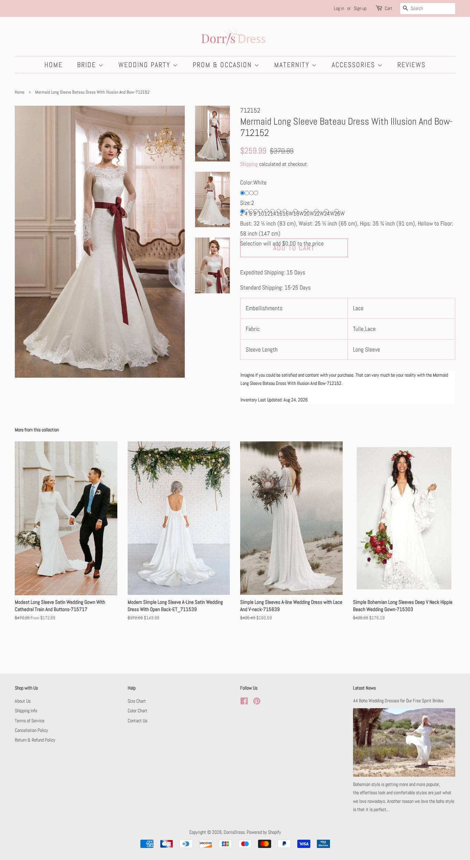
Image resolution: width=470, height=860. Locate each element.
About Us (23, 701)
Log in (339, 8)
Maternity (293, 64)
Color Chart (137, 710)
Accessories (354, 64)
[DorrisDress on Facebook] (244, 702)
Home (53, 64)
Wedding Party (145, 64)
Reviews (411, 64)
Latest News (364, 688)
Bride (87, 64)
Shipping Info (26, 710)
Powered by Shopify (264, 832)
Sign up (360, 8)
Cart (388, 8)
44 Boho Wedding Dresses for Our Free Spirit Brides (398, 701)
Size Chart (137, 701)
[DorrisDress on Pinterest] (256, 702)
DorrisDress (234, 832)
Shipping (249, 164)
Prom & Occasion (223, 64)
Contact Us (137, 720)
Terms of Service (29, 720)
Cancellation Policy (31, 730)
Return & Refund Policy (35, 740)
